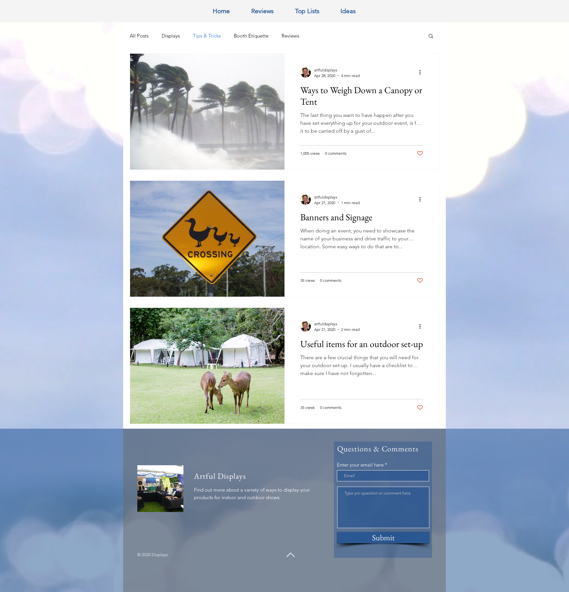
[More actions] (422, 72)
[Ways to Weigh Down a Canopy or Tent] (207, 112)
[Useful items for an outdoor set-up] (207, 366)
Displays (171, 36)
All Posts (139, 36)
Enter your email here (360, 464)
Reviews (290, 36)
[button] (431, 36)
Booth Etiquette (251, 36)
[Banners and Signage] (207, 239)
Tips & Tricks (207, 36)
